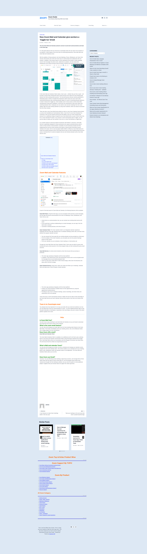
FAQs (43, 160)
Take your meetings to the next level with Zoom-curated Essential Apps (75, 413)
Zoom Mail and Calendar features (48, 155)
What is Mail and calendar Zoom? (50, 166)
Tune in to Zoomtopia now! (46, 158)
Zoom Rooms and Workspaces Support (47, 488)
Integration (41, 510)
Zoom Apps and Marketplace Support (47, 478)
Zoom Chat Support (43, 486)
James (42, 42)
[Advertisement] (34, 8)
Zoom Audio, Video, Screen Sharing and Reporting (50, 468)
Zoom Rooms (42, 505)
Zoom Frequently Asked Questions (47, 515)
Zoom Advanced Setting (44, 471)
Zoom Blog (91, 25)
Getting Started (43, 498)
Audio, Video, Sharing (44, 499)
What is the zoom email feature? (49, 163)
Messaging (41, 508)
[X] (105, 18)
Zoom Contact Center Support (46, 483)
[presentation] (46, 429)
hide (51, 137)
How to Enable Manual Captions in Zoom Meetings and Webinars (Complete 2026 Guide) (99, 64)
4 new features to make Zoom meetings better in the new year (49, 413)
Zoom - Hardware (43, 513)
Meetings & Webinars (44, 501)
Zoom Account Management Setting (47, 466)
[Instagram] (107, 18)
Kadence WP (52, 534)
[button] (62, 320)
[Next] (83, 437)
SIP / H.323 (42, 507)
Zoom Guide (42, 25)
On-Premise (42, 512)
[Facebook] (102, 18)
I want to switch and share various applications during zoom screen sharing (46, 440)
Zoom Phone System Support (45, 481)
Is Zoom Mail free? (46, 161)
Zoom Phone (42, 502)
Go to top (84, 495)
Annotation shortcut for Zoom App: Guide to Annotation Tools (78, 440)
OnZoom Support (43, 489)
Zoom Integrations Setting (45, 469)
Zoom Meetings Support (44, 477)
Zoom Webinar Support (44, 480)
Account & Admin (43, 504)
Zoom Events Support (44, 485)
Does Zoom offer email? (48, 164)
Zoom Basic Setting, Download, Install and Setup (49, 465)
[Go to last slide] (41, 437)
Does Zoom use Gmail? (47, 167)
